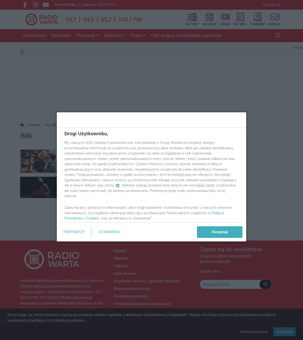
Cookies (92, 218)
